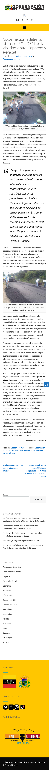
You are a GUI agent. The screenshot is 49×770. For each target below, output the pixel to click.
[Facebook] (27, 20)
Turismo (6, 642)
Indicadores (7, 609)
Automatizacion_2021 (12, 59)
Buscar (5, 495)
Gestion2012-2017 (10, 605)
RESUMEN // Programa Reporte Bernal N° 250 (21, 541)
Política (6, 619)
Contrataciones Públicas (12, 572)
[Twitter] (23, 20)
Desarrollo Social (10, 581)
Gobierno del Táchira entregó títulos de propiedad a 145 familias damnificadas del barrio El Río (35, 470)
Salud (5, 628)
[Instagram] (32, 20)
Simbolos (6, 633)
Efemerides (7, 595)
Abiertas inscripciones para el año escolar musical (13, 468)
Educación (7, 591)
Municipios (7, 614)
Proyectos (7, 624)
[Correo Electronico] (17, 20)
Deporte (6, 576)
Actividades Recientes (12, 567)
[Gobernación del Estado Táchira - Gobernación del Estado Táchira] (24, 7)
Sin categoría (8, 638)
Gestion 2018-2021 (19, 448)
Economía (7, 586)
